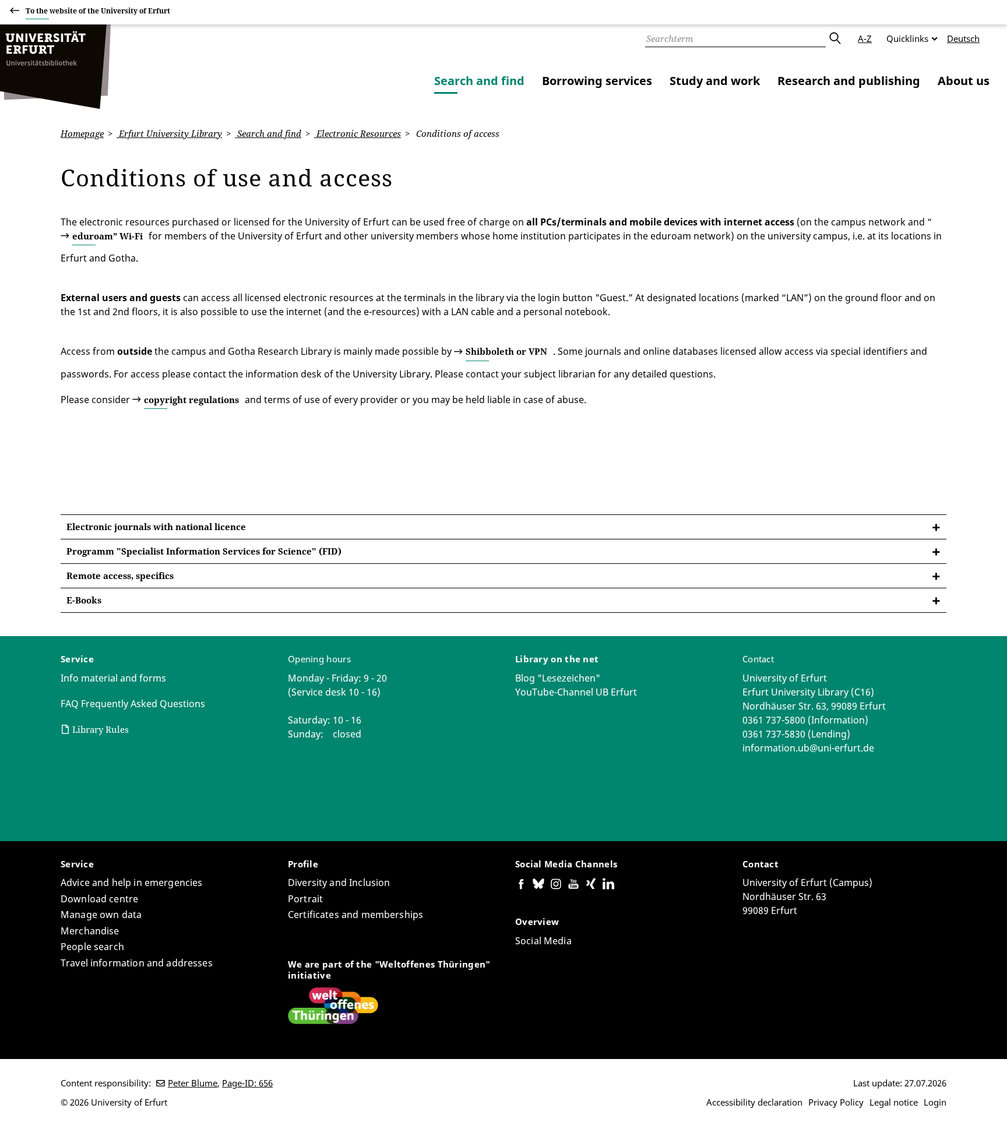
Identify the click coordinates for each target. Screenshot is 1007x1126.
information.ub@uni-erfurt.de (808, 748)
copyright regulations (191, 399)
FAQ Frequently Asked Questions (133, 703)
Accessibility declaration (754, 1102)
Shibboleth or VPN (506, 351)
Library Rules (100, 729)
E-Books (83, 600)
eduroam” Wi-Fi (107, 236)
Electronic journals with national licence (156, 526)
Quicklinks (907, 38)
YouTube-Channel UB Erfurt (576, 692)
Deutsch (963, 38)
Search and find (479, 81)
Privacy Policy (836, 1102)
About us (964, 81)
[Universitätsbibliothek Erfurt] (55, 66)
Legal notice (893, 1102)
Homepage (82, 133)
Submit (834, 38)
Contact (758, 659)
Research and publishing (848, 81)
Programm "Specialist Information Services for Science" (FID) (203, 551)
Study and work (715, 81)
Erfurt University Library (169, 133)
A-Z (865, 38)
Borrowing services (597, 81)
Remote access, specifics (120, 575)
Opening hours (319, 659)
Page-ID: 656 (247, 1083)
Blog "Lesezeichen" (557, 678)
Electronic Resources (357, 133)
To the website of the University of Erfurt (98, 11)
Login (935, 1102)
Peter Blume (192, 1083)
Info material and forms (113, 678)
